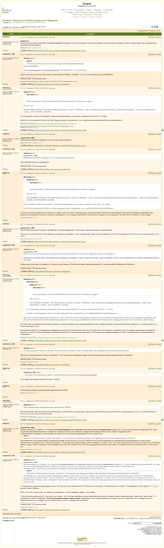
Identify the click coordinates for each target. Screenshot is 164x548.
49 (26, 22)
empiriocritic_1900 (36, 47)
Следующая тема (154, 31)
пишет (33, 58)
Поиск (70, 10)
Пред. (10, 22)
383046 (24, 88)
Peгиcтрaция (109, 10)
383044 (24, 37)
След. (43, 22)
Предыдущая (142, 31)
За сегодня (88, 14)
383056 (24, 245)
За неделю (98, 14)
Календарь (98, 10)
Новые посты (78, 14)
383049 (24, 173)
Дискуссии (42, 27)
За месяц (100, 16)
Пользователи (79, 10)
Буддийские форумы (29, 27)
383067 (24, 386)
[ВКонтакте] (157, 26)
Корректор (35, 127)
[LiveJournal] (155, 26)
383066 (24, 368)
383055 (24, 224)
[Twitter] (152, 26)
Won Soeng (35, 217)
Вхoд (106, 12)
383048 (24, 149)
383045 (24, 54)
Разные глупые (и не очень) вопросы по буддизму (30, 20)
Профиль (71, 12)
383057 (24, 275)
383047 (24, 134)
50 (28, 22)
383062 (24, 344)
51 (30, 22)
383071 (24, 401)
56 (40, 22)
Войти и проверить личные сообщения (89, 12)
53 (34, 22)
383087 (24, 423)
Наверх (5, 50)
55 (38, 22)
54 (36, 22)
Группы (89, 10)
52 (32, 22)
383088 (24, 456)
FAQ (64, 10)
